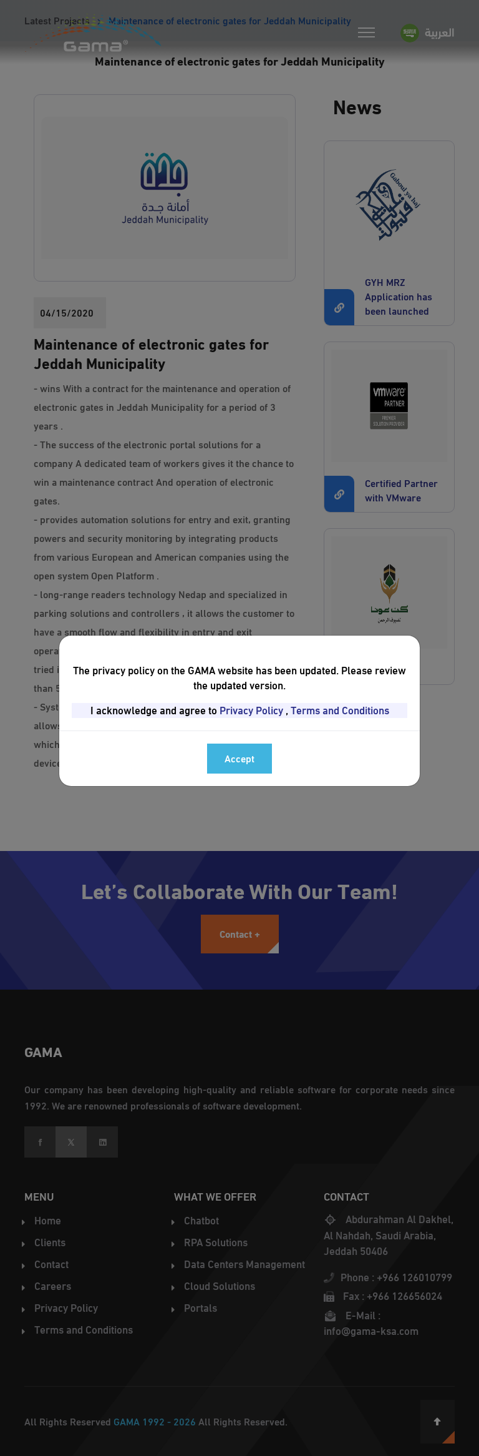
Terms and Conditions (340, 710)
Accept (239, 758)
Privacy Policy (251, 710)
